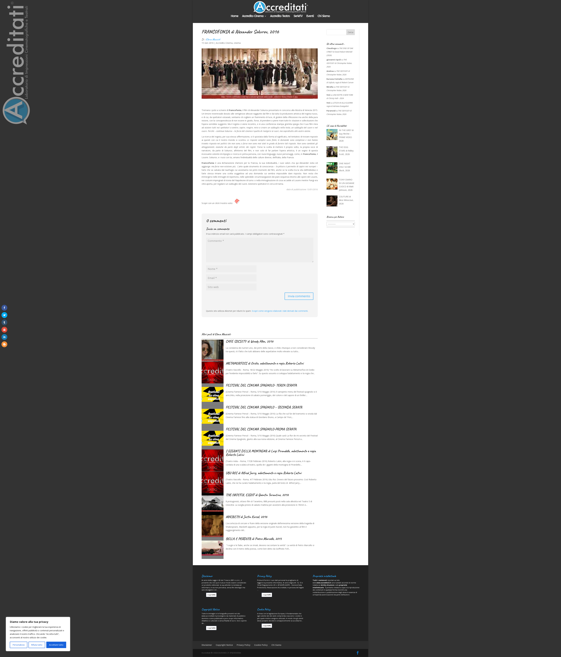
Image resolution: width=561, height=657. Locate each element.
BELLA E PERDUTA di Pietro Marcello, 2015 (254, 538)
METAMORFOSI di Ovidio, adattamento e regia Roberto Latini (265, 363)
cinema (237, 43)
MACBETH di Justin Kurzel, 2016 (246, 516)
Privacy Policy (243, 645)
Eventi (310, 16)
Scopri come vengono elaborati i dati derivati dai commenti (280, 310)
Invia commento (299, 296)
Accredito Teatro (280, 16)
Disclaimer (207, 645)
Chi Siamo (324, 16)
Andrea (330, 71)
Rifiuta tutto (36, 644)
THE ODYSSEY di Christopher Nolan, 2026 (339, 63)
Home (234, 16)
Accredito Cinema (252, 16)
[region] (38, 634)
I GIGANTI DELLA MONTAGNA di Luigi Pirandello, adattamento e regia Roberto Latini (271, 453)
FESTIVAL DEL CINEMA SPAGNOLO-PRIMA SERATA (261, 429)
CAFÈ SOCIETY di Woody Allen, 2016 (249, 341)
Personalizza (19, 644)
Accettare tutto (56, 644)
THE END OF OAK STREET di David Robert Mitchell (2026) (340, 52)
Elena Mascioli (213, 39)
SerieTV (298, 16)
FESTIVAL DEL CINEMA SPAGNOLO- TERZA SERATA (261, 385)
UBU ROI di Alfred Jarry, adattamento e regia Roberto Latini (263, 473)
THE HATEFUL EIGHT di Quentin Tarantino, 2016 (257, 495)
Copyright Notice (224, 645)
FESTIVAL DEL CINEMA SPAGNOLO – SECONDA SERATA (264, 407)
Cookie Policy (261, 645)
